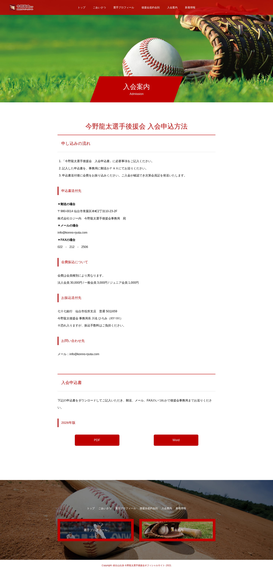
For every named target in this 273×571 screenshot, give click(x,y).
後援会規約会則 (151, 7)
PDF (97, 440)
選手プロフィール (123, 7)
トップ (81, 7)
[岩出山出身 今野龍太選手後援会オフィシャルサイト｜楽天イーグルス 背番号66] (21, 7)
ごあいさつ (99, 7)
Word (176, 440)
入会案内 (172, 7)
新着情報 (190, 7)
